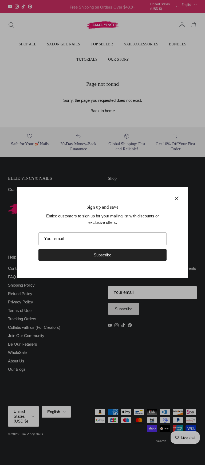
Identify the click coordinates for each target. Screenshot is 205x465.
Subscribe (102, 255)
